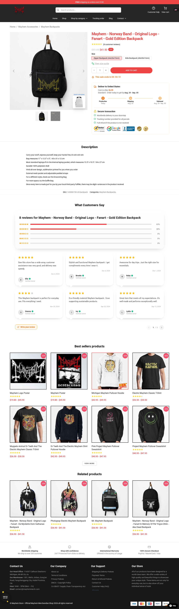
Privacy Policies (57, 579)
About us (55, 572)
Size (93, 54)
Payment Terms (98, 575)
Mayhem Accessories (28, 27)
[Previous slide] (14, 71)
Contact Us (96, 583)
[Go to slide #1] (42, 116)
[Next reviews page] (161, 327)
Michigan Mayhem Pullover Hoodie (108, 393)
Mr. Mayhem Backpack (102, 521)
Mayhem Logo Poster (20, 393)
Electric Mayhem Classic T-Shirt (146, 393)
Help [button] (174, 606)
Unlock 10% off (5, 597)
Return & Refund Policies (102, 579)
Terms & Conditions (59, 575)
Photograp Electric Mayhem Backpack (68, 521)
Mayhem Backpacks (50, 27)
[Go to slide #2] (55, 116)
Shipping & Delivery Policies (103, 572)
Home (12, 27)
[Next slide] (83, 71)
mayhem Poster (58, 393)
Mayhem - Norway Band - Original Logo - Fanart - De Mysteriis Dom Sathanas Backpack (28, 524)
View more (90, 463)
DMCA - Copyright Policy (61, 583)
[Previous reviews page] (149, 327)
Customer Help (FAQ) (100, 586)
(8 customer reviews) (111, 44)
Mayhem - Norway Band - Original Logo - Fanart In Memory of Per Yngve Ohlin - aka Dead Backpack (150, 524)
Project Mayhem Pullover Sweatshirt (149, 446)
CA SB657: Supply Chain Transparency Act (68, 586)
